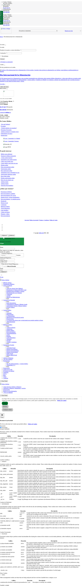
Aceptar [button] (5, 403)
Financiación (6, 368)
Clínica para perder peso (7, 161)
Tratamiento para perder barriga (9, 159)
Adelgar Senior (4, 183)
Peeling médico (10, 330)
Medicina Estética (5, 206)
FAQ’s (5, 374)
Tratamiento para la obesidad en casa (10, 172)
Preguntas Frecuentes (6, 130)
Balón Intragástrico (11, 303)
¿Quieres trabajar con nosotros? (9, 128)
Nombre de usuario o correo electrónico (10, 50)
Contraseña (3, 53)
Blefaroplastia (9, 314)
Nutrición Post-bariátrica (7, 185)
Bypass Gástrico (10, 307)
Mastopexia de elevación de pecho (15, 317)
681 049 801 (6, 12)
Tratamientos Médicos (8, 284)
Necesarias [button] (2, 426)
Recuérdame (5, 56)
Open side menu (4, 86)
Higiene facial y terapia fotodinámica (10, 197)
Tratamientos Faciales (8, 345)
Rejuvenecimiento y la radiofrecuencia (10, 199)
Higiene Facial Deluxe (12, 352)
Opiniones (5, 372)
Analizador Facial (10, 348)
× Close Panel (4, 381)
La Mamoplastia (10, 316)
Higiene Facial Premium (12, 350)
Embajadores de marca (6, 133)
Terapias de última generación (8, 156)
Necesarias (4, 427)
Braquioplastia (10, 319)
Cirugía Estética (7, 310)
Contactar (5, 378)
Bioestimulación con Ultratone (14, 293)
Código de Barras (5, 212)
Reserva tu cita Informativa (10, 391)
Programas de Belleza (6, 191)
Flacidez (8, 340)
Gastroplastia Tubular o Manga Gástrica (16, 306)
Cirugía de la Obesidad (9, 300)
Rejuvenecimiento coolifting (8, 193)
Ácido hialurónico (11, 337)
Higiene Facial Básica (11, 349)
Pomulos (8, 336)
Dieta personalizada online (7, 167)
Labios (8, 334)
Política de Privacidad (11, 266)
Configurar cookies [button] (7, 409)
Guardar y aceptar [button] (4, 585)
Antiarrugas (9, 329)
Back (7, 287)
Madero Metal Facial (11, 355)
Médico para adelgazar (6, 154)
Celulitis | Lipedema (11, 342)
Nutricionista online (6, 169)
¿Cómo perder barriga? (6, 157)
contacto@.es (5, 112)
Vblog (4, 376)
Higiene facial (4, 203)
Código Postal (3, 261)
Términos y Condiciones (44, 220)
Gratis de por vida (7, 369)
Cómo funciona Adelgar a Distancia (12, 387)
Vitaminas (8, 339)
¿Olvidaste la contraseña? (6, 62)
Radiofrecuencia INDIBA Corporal (15, 291)
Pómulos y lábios (5, 214)
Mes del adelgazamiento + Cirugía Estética (17, 363)
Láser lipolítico (4, 210)
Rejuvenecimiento (5, 216)
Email (1, 268)
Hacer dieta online (5, 176)
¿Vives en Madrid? (8, 392)
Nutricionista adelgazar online (8, 174)
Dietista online (4, 165)
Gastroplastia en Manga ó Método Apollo (16, 304)
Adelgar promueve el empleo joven (10, 131)
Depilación (3, 201)
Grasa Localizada (7, 285)
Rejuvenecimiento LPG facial (8, 195)
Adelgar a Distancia (8, 358)
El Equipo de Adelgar (8, 371)
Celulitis (8, 295)
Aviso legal (27, 220)
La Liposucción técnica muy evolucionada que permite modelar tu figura (24, 320)
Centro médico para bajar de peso (9, 163)
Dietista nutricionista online (8, 178)
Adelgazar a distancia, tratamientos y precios (14, 388)
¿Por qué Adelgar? (5, 124)
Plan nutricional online (6, 170)
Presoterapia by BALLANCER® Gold (16, 290)
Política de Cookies (53, 220)
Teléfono (5, 257)
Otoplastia (9, 313)
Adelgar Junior (4, 181)
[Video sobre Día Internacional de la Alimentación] (41, 71)
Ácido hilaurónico (5, 208)
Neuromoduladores (11, 333)
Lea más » (2, 84)
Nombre (18, 255)
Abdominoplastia (10, 321)
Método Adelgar (7, 282)
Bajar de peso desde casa (7, 180)
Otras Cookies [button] (3, 573)
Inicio (1, 36)
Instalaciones (4, 135)
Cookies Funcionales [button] (5, 532)
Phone (1, 247)
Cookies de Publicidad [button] (5, 502)
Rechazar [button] (5, 406)
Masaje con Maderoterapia (13, 297)
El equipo (3, 126)
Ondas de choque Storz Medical (14, 288)
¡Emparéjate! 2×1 (10, 365)
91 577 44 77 (6, 7)
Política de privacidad (34, 220)
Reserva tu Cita (69, 31)
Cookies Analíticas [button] (4, 460)
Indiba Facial (9, 353)
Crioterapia (3, 204)
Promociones (6, 361)
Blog (4, 375)
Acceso (2, 59)
